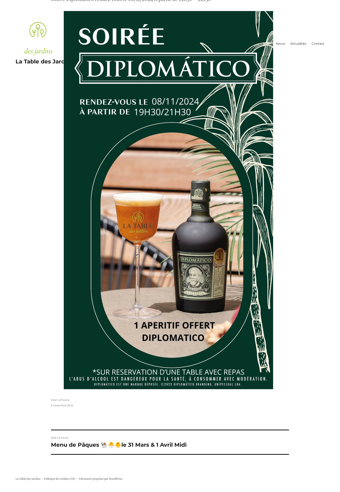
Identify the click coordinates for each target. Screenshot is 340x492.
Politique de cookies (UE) (59, 479)
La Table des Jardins (28, 479)
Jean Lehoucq (60, 399)
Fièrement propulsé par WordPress (101, 479)
